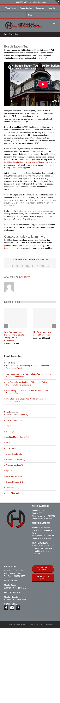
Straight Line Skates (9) (15, 460)
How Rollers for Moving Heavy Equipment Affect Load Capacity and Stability (43, 550)
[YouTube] (12, 607)
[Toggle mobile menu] (54, 22)
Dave (27, 277)
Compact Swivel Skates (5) (17, 415)
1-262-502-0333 (16, 571)
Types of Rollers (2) (14, 476)
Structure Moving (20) (14, 465)
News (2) (9, 443)
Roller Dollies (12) (13, 448)
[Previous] (6, 326)
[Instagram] (18, 607)
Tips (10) (9, 471)
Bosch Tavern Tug (12, 356)
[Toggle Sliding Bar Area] (57, 2)
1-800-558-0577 (18, 576)
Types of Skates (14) (14, 482)
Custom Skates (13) (14, 420)
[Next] (54, 326)
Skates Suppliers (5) (14, 454)
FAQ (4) (9, 426)
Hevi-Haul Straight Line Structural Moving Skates (24, 162)
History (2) (10, 432)
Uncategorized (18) (13, 488)
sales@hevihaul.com (38, 2)
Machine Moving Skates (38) (17, 437)
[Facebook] (6, 607)
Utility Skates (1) (12, 493)
